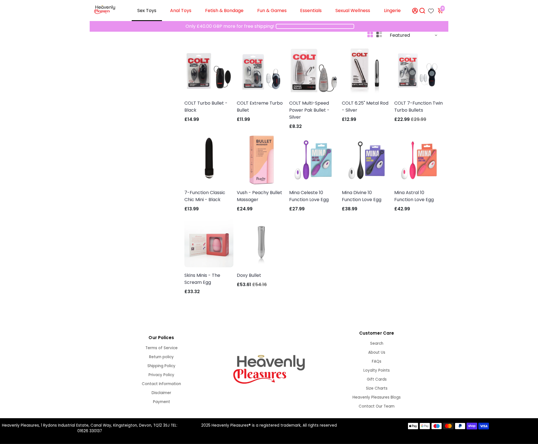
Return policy (161, 357)
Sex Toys (146, 10)
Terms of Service (161, 348)
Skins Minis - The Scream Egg (202, 279)
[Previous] (246, 69)
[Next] (275, 69)
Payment (161, 401)
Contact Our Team (377, 406)
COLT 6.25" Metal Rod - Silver (365, 106)
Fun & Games (272, 10)
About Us (376, 352)
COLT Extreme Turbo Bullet (260, 106)
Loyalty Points (376, 370)
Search (376, 343)
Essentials (311, 10)
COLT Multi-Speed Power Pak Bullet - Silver (309, 110)
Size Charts (377, 388)
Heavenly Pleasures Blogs (377, 397)
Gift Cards (377, 379)
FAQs (376, 361)
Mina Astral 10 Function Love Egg (414, 196)
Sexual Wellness (352, 10)
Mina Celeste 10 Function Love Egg (309, 196)
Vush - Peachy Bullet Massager (259, 196)
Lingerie (392, 10)
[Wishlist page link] (431, 9)
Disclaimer (161, 392)
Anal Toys (180, 10)
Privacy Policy (161, 375)
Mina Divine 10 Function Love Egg (361, 196)
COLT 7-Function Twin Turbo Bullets (418, 106)
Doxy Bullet (249, 275)
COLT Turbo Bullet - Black (206, 106)
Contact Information (161, 384)
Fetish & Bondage (224, 10)
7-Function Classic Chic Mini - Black (204, 196)
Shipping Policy (161, 366)
